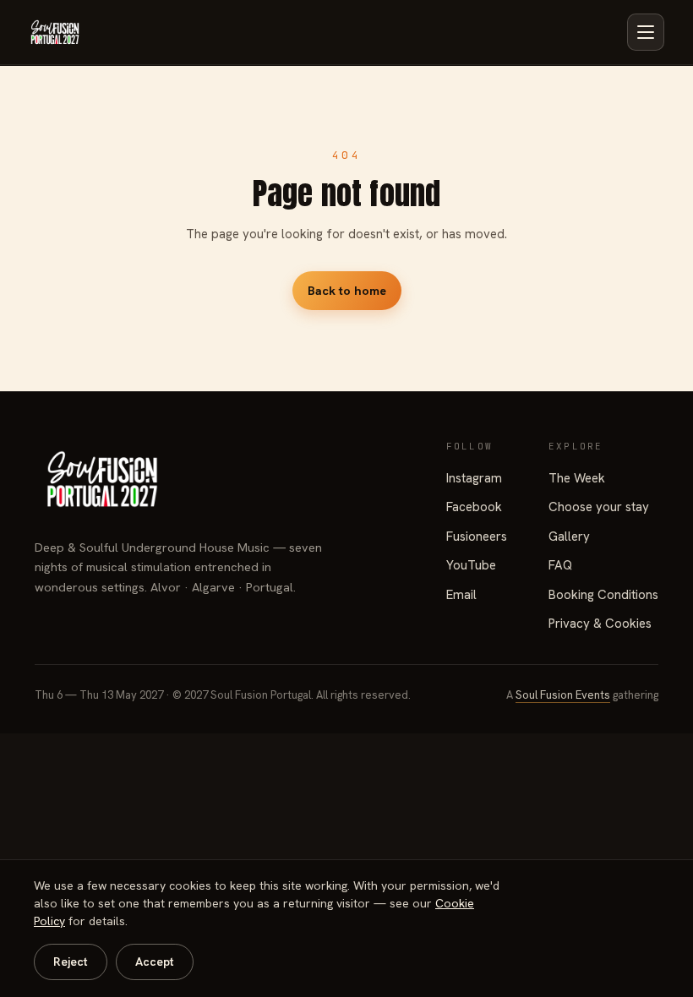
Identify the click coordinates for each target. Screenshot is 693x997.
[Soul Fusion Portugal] (55, 32)
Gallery (569, 536)
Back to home (347, 290)
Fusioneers (476, 536)
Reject (70, 961)
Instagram (474, 478)
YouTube (471, 565)
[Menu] (645, 32)
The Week (576, 478)
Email (461, 594)
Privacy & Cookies (600, 623)
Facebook (474, 506)
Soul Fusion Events (563, 695)
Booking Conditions (603, 594)
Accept (154, 961)
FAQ (560, 565)
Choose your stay (598, 506)
